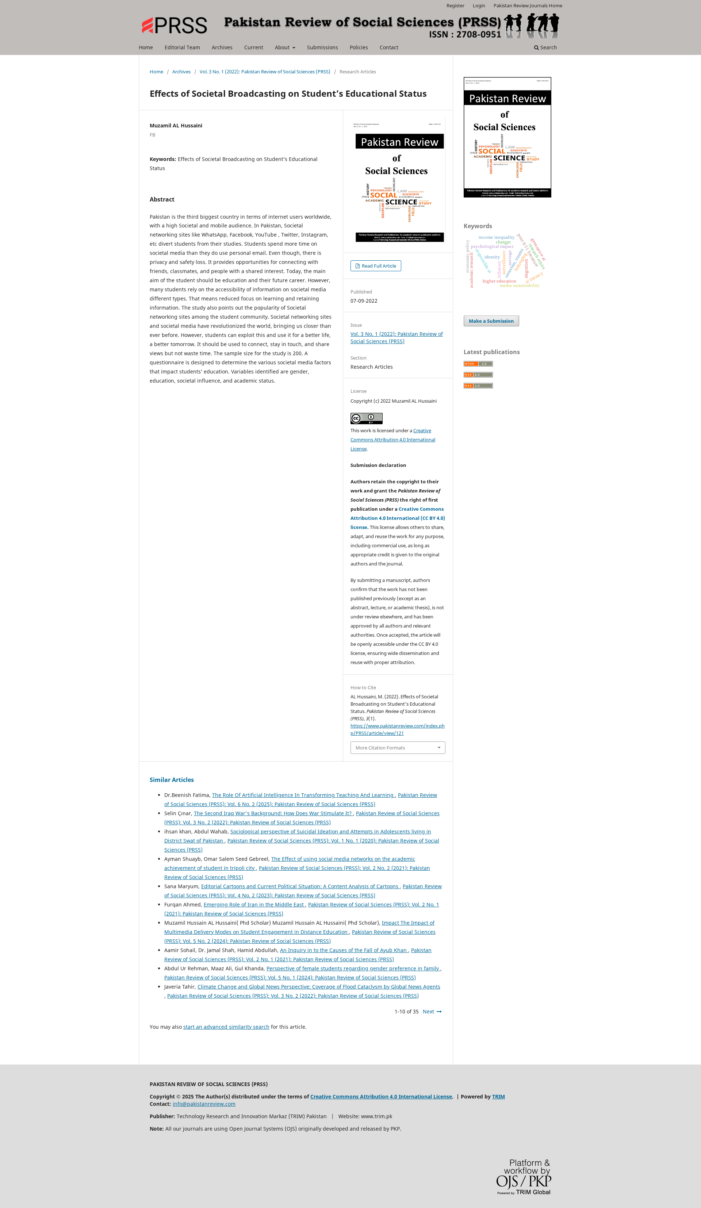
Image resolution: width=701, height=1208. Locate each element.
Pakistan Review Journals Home (528, 5)
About (283, 47)
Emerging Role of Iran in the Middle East (254, 904)
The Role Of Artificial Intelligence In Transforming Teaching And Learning (303, 794)
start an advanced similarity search (226, 1026)
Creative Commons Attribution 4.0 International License (392, 439)
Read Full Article (378, 265)
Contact (389, 47)
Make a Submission (491, 321)
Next (428, 1011)
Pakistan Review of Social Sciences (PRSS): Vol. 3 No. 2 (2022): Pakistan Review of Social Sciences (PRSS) (293, 995)
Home (146, 47)
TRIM (498, 1096)
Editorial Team (182, 47)
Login (479, 5)
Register (455, 5)
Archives (222, 47)
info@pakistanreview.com (204, 1103)
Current (253, 47)
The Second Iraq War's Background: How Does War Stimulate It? (273, 813)
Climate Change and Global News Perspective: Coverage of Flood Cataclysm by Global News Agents (319, 986)
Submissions (322, 47)
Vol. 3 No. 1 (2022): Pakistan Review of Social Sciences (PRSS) (265, 71)
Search (548, 47)
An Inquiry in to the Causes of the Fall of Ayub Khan (344, 950)
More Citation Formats (380, 747)
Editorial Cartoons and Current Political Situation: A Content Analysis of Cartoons (300, 886)
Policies (359, 47)
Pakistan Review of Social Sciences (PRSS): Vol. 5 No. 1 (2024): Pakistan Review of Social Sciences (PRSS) (290, 977)
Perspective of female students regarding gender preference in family (353, 968)
